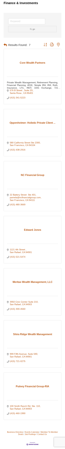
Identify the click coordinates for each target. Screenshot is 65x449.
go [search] (33, 29)
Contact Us (42, 434)
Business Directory (15, 432)
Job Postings (30, 434)
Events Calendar (32, 432)
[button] (5, 45)
